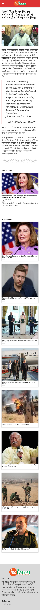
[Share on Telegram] (35, 160)
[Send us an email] (10, 604)
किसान (21, 50)
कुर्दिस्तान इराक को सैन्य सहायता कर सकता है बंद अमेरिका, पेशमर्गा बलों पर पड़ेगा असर (19, 507)
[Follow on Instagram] (5, 604)
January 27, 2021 (27, 122)
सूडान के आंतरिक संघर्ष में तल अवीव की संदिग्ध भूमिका (15, 424)
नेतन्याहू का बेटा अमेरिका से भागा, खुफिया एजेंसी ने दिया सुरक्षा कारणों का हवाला (20, 299)
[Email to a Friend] (20, 160)
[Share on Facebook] (9, 160)
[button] (3, 3)
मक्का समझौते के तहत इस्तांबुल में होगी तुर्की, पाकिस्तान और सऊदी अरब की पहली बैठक (19, 341)
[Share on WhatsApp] (5, 160)
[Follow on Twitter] (8, 604)
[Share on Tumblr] (31, 160)
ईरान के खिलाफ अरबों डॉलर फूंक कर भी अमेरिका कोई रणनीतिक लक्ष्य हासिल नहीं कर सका (19, 257)
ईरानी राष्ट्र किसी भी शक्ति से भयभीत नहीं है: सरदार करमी (16, 549)
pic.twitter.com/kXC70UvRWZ (19, 116)
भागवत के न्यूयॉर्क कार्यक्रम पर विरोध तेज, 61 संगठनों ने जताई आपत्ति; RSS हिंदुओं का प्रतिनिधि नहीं (19, 465)
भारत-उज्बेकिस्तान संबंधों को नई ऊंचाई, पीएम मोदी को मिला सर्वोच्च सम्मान (18, 383)
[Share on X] (12, 160)
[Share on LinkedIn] (27, 160)
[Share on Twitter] (16, 160)
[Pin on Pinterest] (23, 160)
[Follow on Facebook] (3, 604)
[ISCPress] (20, 3)
